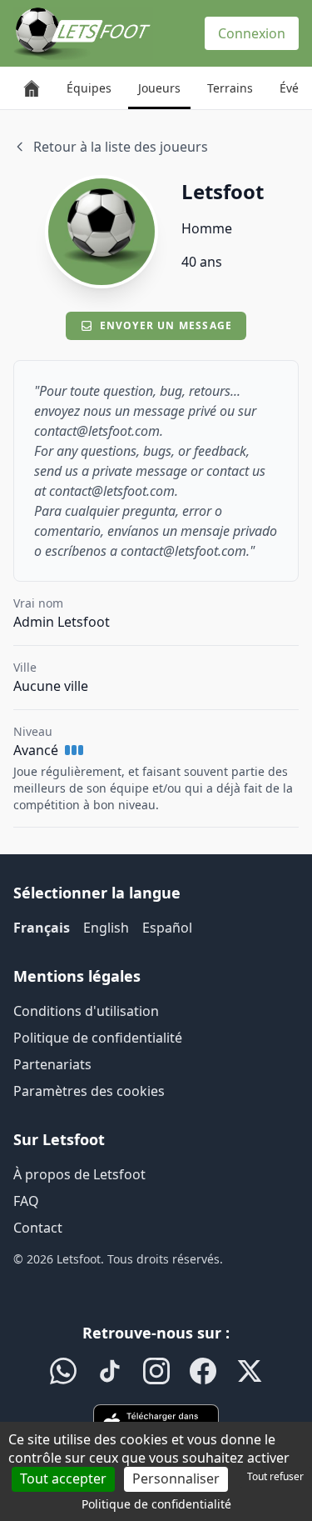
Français (41, 927)
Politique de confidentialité (97, 1037)
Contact (37, 1227)
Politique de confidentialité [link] (156, 1504)
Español (167, 927)
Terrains (230, 88)
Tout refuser (275, 1476)
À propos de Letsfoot (79, 1174)
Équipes (89, 88)
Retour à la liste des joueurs (120, 147)
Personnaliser (176, 1478)
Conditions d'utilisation (86, 1011)
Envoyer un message (166, 325)
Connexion (251, 33)
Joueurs (159, 88)
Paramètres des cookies (89, 1091)
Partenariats (52, 1064)
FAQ (26, 1201)
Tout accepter (63, 1478)
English (106, 927)
